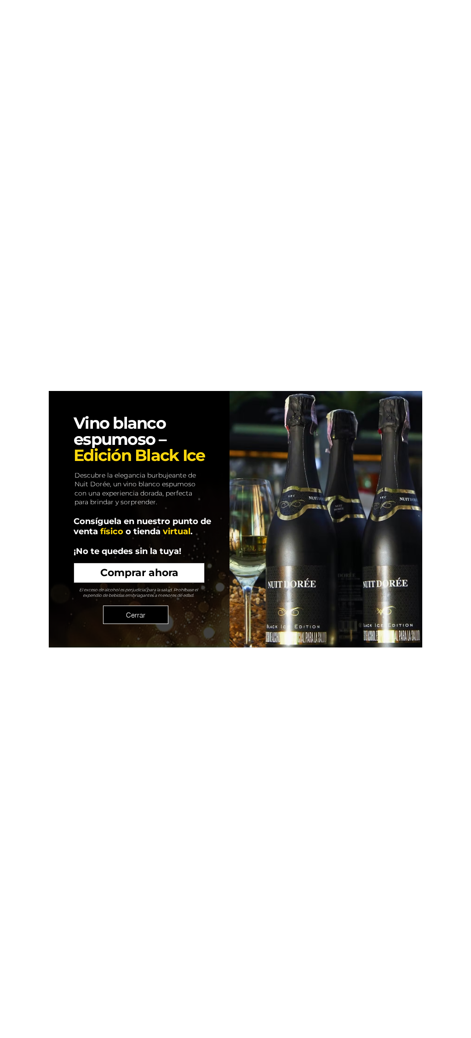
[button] (135, 615)
